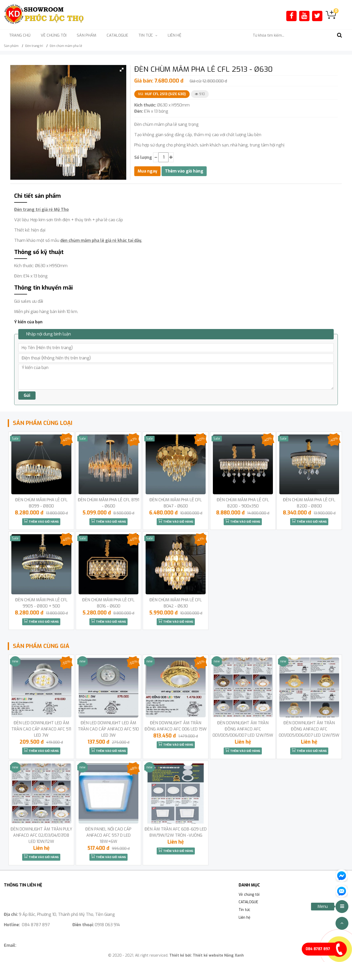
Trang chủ (19, 35)
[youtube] (304, 15)
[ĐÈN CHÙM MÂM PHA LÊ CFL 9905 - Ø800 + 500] (41, 564)
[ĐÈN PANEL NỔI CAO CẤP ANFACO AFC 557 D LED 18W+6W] (109, 793)
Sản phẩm (86, 35)
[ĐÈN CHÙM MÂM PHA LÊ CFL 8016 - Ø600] (109, 564)
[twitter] (317, 15)
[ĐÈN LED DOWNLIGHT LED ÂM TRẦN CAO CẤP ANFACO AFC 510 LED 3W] (109, 687)
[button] (122, 69)
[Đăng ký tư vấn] (341, 890)
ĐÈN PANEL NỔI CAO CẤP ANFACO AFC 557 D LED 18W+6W (108, 835)
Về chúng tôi (53, 35)
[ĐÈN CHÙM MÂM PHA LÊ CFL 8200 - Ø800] (309, 464)
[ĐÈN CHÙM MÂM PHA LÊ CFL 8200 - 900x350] (243, 464)
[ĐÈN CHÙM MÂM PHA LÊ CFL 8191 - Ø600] (109, 464)
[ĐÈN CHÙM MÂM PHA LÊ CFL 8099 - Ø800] (41, 464)
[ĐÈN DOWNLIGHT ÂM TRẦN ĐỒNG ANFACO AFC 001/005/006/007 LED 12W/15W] (243, 687)
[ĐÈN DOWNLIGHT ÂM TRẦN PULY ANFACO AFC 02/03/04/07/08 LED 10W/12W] (41, 793)
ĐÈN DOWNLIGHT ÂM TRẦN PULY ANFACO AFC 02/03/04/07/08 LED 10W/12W (41, 835)
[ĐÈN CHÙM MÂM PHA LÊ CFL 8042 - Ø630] (176, 564)
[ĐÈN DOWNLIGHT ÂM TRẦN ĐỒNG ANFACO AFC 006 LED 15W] (176, 687)
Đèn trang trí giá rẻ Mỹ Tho (41, 209)
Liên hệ (174, 35)
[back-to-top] (342, 923)
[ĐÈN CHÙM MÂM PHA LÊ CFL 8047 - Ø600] (176, 464)
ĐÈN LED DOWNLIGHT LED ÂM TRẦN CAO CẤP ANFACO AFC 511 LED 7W (41, 729)
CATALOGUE (117, 35)
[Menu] (342, 906)
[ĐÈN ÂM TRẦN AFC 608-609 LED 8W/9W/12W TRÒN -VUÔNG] (176, 793)
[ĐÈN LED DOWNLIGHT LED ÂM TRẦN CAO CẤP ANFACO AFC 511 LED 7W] (41, 687)
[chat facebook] (341, 875)
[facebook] (292, 15)
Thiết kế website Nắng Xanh (218, 955)
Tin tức (244, 909)
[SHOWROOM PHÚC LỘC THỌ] (44, 14)
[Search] (339, 35)
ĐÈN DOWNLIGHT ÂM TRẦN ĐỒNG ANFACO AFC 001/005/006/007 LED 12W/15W (243, 729)
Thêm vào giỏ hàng (43, 522)
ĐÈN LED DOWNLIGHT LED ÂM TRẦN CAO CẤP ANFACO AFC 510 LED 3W (108, 729)
